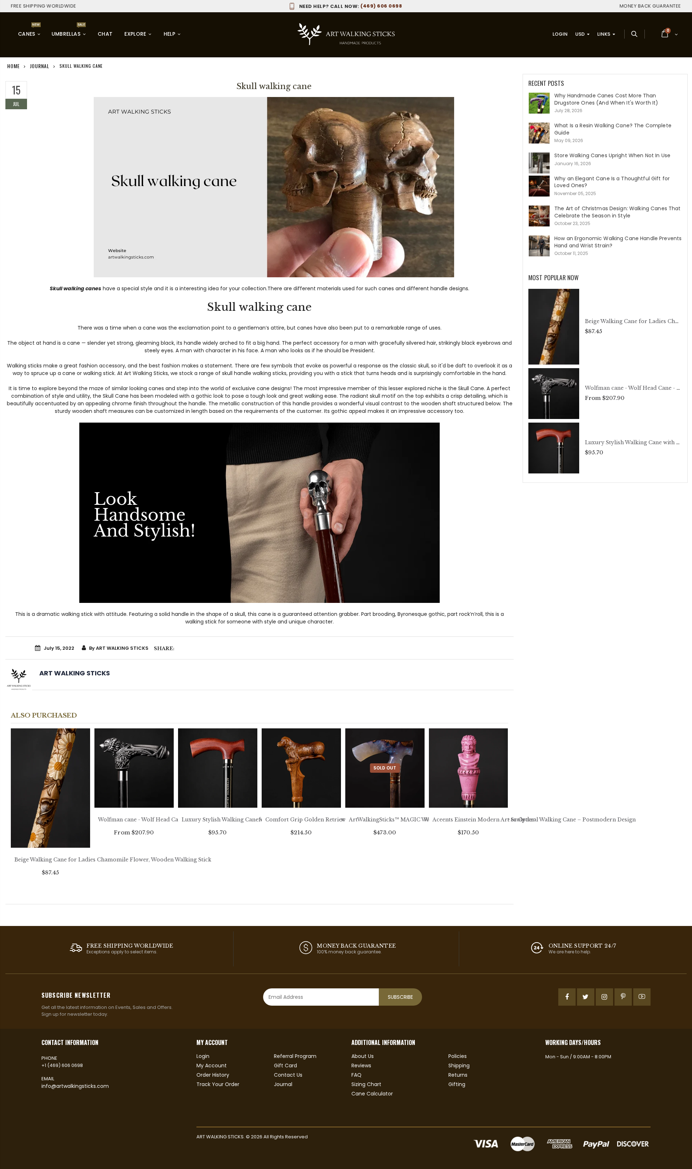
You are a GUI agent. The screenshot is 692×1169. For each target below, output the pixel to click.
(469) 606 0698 (350, 6)
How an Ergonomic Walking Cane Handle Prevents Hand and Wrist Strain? (618, 242)
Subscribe (400, 997)
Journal (39, 66)
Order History (212, 1074)
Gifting (456, 1084)
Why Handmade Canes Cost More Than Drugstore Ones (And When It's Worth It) (606, 99)
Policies (457, 1056)
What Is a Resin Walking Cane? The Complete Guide (612, 129)
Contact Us (288, 1074)
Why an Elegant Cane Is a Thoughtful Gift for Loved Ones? (612, 182)
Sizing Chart (366, 1084)
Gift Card (285, 1065)
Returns (457, 1074)
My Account (211, 1065)
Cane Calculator (372, 1093)
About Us (362, 1056)
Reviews (361, 1065)
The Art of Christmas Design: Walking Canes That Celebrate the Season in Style (617, 212)
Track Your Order (217, 1084)
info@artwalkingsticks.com (75, 1086)
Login (560, 34)
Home (13, 66)
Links (603, 34)
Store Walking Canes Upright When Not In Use (612, 155)
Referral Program (295, 1056)
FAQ (356, 1074)
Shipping (459, 1065)
